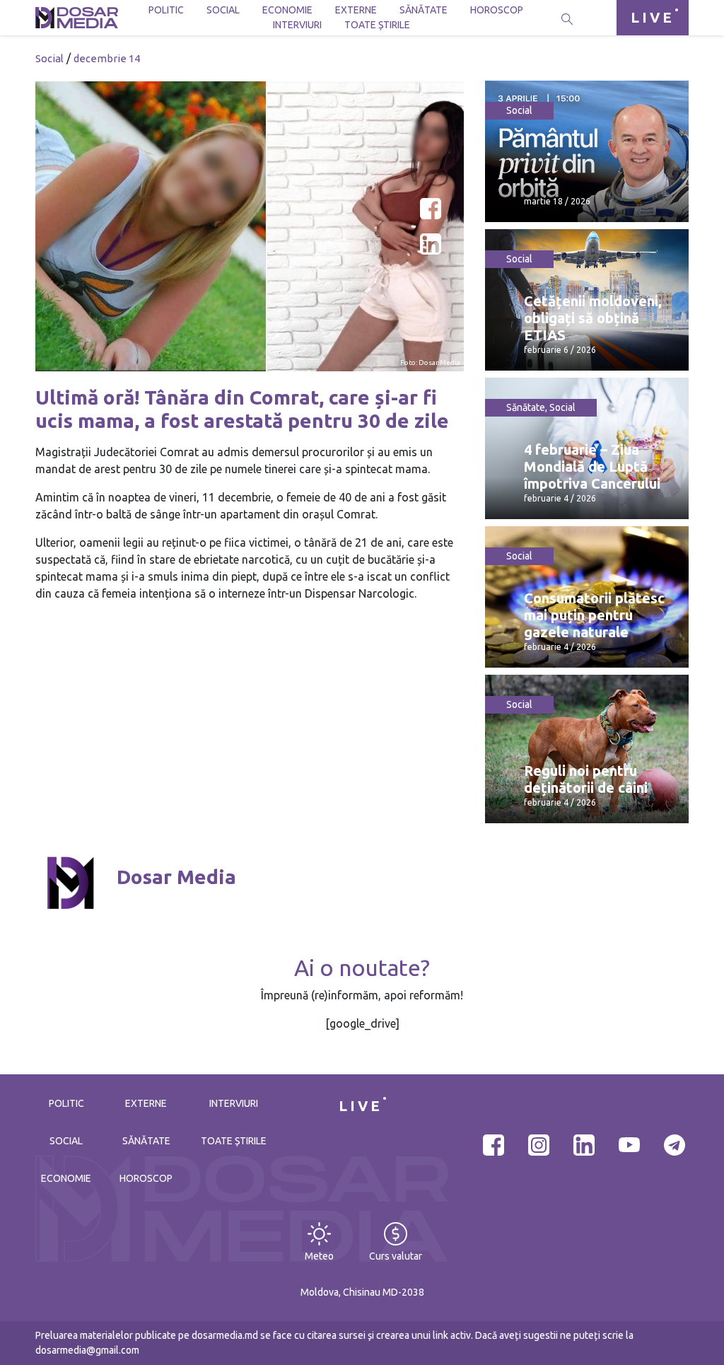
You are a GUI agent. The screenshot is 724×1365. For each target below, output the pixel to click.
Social (223, 10)
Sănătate (423, 10)
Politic (166, 10)
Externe (356, 10)
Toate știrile (377, 24)
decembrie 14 (107, 58)
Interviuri (297, 24)
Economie (287, 10)
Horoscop (496, 10)
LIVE (653, 17)
